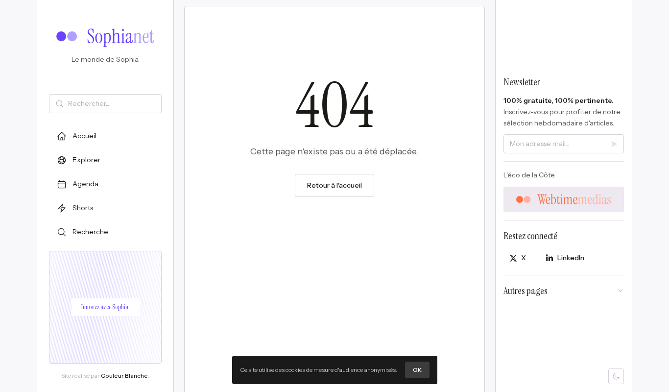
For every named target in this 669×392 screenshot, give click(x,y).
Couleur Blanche (124, 375)
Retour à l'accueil (334, 185)
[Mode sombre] (616, 376)
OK (417, 369)
